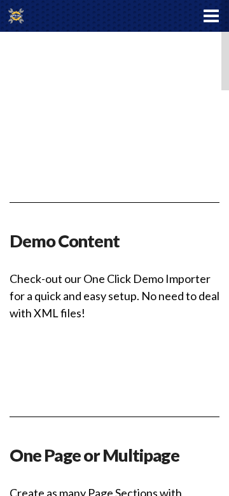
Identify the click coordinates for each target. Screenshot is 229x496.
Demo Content (65, 240)
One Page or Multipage (94, 454)
